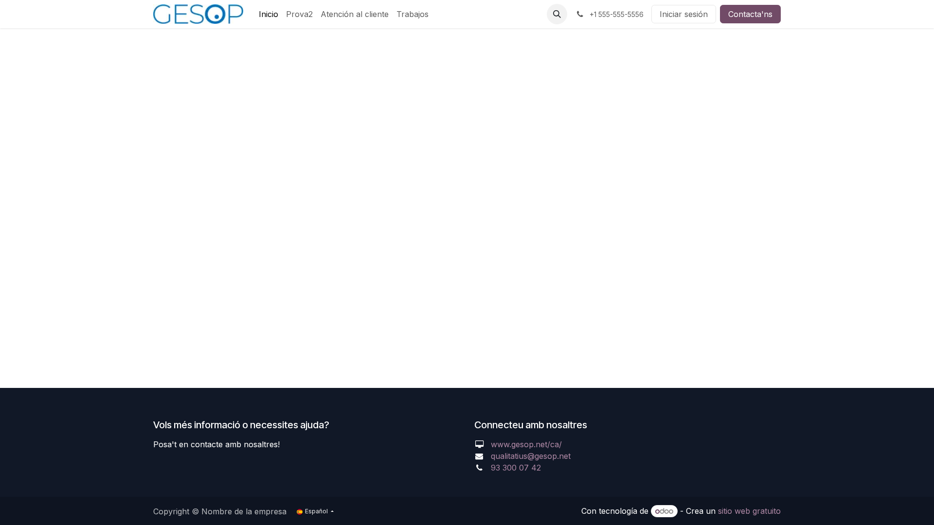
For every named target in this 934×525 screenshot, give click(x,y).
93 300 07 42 (516, 467)
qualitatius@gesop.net (531, 456)
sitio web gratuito (749, 511)
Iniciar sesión (684, 14)
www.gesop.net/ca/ (526, 444)
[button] (557, 14)
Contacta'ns (750, 14)
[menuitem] (268, 14)
